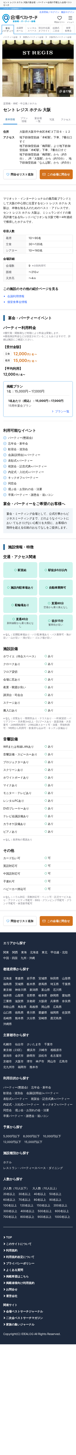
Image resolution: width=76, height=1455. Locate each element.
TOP (9, 1237)
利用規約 (11, 1250)
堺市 (29, 1061)
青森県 (19, 978)
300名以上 (10, 1211)
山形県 (66, 978)
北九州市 (9, 1067)
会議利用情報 (15, 296)
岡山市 (51, 1061)
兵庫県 (54, 1001)
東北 (44, 952)
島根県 (34, 1006)
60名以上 (9, 1199)
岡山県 (45, 1006)
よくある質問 (14, 1269)
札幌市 (7, 1044)
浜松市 (43, 1055)
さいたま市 (34, 1044)
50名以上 (55, 1194)
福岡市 (22, 1067)
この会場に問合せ (58, 174)
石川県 (57, 989)
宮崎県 (43, 1018)
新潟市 (7, 1055)
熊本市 (34, 1067)
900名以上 (44, 1216)
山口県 (7, 1012)
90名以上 (55, 1199)
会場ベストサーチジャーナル (24, 1311)
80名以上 (40, 1199)
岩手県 (31, 978)
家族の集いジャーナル (20, 1324)
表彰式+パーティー (15, 1098)
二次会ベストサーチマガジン (24, 1318)
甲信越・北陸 (59, 952)
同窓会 (7, 1110)
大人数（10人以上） (45, 1188)
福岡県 (54, 1012)
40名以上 (40, 1194)
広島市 (63, 1061)
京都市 (7, 1061)
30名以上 (24, 1194)
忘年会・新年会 (41, 1087)
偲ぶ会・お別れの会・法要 (32, 1110)
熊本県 (19, 1018)
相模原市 (56, 1050)
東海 (24, 952)
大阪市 (19, 1061)
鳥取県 (22, 1006)
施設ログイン (67, 12)
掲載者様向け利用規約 (20, 1283)
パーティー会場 (10, 37)
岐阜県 (43, 995)
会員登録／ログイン (49, 12)
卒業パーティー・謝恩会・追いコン (26, 1115)
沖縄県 (7, 1024)
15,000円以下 (33, 1142)
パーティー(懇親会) (15, 1087)
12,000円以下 (12, 1142)
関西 (15, 952)
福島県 (7, 984)
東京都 (7, 989)
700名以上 (10, 1216)
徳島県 (19, 1012)
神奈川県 (20, 989)
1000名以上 (62, 1216)
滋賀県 (19, 1001)
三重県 (7, 1001)
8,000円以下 (31, 1136)
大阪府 (43, 1001)
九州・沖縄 (28, 958)
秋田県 (54, 978)
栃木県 (31, 984)
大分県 (31, 1018)
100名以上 (10, 1205)
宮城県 (43, 978)
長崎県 (7, 1018)
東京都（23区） (13, 1050)
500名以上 (45, 1211)
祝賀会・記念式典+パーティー (50, 1098)
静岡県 (54, 995)
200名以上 (60, 1205)
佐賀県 (66, 1012)
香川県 (31, 1012)
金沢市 (19, 1055)
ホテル (7, 1162)
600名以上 (62, 1211)
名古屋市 (56, 1055)
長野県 (31, 995)
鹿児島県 (56, 1018)
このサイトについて (19, 1243)
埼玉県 (54, 984)
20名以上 (9, 1194)
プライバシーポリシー (20, 1263)
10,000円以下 (52, 1136)
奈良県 (66, 1001)
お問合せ (11, 1289)
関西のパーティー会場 (33, 37)
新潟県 (34, 989)
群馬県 (43, 984)
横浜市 (31, 1050)
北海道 (34, 952)
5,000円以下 (11, 1136)
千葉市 (48, 1044)
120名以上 (26, 1205)
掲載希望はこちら (17, 1276)
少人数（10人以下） (16, 1188)
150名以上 (43, 1205)
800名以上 (27, 1216)
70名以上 (25, 1199)
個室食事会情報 (17, 302)
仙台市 (19, 1044)
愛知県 (66, 995)
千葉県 (66, 984)
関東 (6, 952)
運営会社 (11, 1296)
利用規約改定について (20, 1256)
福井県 (7, 995)
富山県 (45, 989)
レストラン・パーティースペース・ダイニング (33, 1168)
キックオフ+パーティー (57, 1104)
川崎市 (43, 1050)
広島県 (57, 1006)
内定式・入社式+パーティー (21, 1104)
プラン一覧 (62, 411)
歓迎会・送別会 (13, 1093)
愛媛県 (43, 1012)
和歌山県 (9, 1006)
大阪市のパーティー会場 (60, 37)
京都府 (31, 1001)
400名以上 (27, 1211)
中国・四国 (10, 958)
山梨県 (19, 995)
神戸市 (40, 1061)
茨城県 (19, 984)
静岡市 (31, 1055)
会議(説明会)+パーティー (42, 1093)
